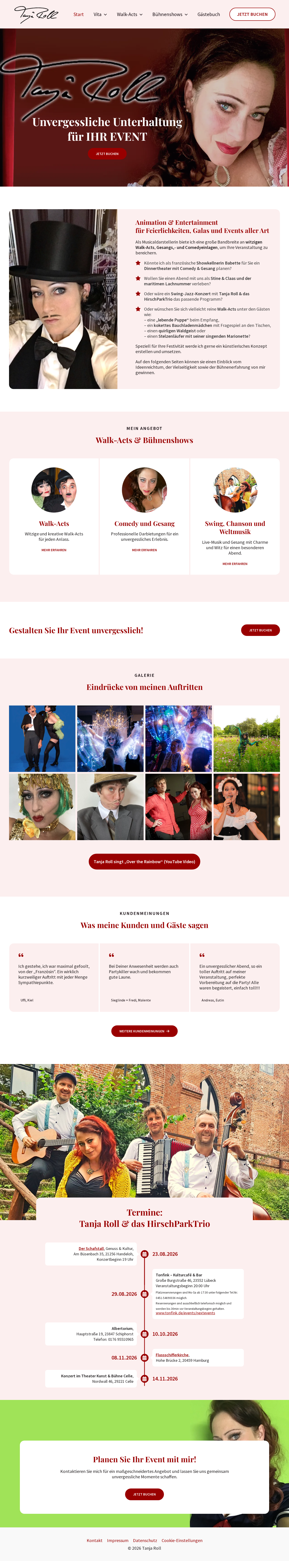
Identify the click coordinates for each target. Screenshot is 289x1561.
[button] (104, 14)
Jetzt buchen (260, 630)
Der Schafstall (91, 1248)
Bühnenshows (167, 14)
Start (78, 14)
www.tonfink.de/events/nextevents (185, 1312)
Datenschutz (145, 1540)
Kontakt (95, 1540)
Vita (98, 14)
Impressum (117, 1540)
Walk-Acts (127, 14)
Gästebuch (209, 14)
